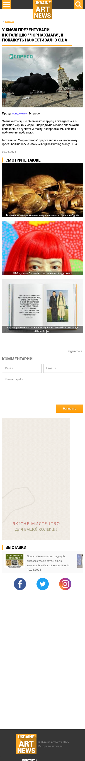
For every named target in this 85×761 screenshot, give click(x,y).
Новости (9, 21)
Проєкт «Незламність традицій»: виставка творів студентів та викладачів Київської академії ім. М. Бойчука (48, 561)
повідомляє (20, 113)
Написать (69, 408)
